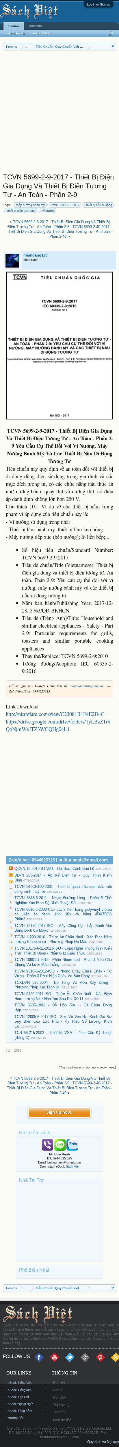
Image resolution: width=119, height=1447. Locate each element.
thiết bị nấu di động (99, 205)
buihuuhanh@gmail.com (87, 685)
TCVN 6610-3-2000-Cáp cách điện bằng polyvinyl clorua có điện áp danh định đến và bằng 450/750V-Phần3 (63, 914)
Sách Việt (72, 1166)
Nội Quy (59, 1397)
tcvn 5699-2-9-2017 (65, 205)
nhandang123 (35, 255)
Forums (14, 26)
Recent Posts (42, 33)
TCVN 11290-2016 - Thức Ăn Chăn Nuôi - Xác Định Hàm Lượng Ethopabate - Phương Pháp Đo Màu (63, 939)
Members (35, 26)
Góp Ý (58, 1390)
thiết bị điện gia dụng (21, 210)
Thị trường (61, 1405)
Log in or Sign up (98, 4)
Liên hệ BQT (63, 1419)
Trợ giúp (59, 1412)
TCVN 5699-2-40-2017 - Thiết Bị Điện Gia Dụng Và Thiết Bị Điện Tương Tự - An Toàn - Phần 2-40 (59, 232)
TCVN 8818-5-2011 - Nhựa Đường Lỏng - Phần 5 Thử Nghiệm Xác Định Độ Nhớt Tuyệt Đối (63, 900)
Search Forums (16, 33)
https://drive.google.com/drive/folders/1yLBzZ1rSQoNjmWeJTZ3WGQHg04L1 (58, 725)
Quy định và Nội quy (103, 1442)
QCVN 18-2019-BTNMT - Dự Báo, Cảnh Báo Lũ (54, 868)
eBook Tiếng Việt (19, 1382)
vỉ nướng (48, 210)
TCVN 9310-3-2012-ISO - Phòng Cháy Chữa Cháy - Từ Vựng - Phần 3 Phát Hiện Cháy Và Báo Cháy (63, 973)
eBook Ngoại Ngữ (20, 1404)
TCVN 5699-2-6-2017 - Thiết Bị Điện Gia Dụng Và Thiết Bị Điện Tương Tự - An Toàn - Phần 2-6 (59, 224)
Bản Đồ (59, 1383)
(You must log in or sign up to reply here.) (87, 1067)
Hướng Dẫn (16, 1417)
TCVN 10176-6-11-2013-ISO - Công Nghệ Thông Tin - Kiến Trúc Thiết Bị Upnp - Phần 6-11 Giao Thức (63, 950)
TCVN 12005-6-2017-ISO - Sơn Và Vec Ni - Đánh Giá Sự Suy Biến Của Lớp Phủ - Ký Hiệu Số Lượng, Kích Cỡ (63, 1021)
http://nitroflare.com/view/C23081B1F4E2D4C (55, 713)
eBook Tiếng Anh (19, 1390)
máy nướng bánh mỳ (30, 205)
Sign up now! (59, 1112)
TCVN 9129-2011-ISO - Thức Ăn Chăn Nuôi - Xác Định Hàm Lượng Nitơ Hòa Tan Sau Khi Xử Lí (63, 996)
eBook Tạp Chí (18, 1397)
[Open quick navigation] (112, 46)
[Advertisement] (59, 113)
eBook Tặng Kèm (20, 1411)
